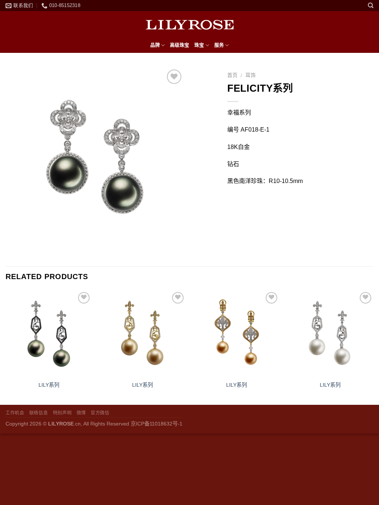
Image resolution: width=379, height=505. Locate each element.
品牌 (155, 45)
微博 (81, 413)
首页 (232, 75)
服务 (219, 45)
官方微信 (100, 413)
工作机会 (15, 413)
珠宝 (199, 45)
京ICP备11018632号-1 (156, 424)
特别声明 (62, 413)
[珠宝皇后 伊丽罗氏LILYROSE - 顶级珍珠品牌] (189, 24)
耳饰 (250, 75)
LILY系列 (48, 385)
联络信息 (38, 413)
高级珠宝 (179, 45)
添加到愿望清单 (174, 101)
